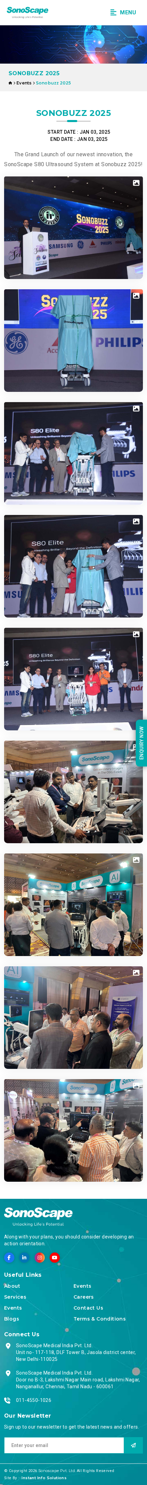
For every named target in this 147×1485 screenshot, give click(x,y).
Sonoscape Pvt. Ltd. (57, 1470)
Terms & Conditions (100, 1319)
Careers (84, 1297)
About (12, 1286)
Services (15, 1297)
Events (13, 1308)
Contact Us (88, 1308)
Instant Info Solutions (44, 1477)
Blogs (11, 1319)
